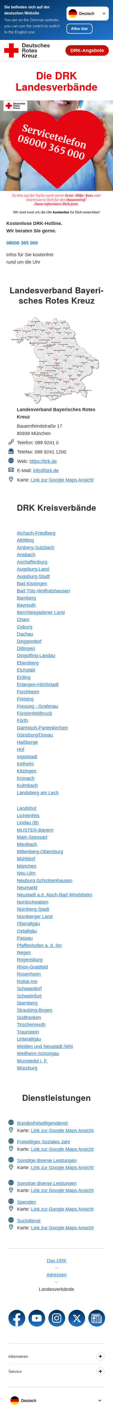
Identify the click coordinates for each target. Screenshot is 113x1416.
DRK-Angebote (87, 50)
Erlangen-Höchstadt (38, 684)
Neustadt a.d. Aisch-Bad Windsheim (54, 894)
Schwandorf (29, 988)
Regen (24, 952)
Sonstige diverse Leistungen (46, 1160)
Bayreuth (26, 605)
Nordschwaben (32, 902)
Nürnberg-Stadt (33, 909)
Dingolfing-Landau (36, 655)
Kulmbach (27, 785)
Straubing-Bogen (34, 1010)
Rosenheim (29, 974)
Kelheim (25, 763)
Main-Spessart (32, 837)
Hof (20, 749)
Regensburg (30, 959)
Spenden (26, 1202)
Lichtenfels (28, 815)
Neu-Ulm (26, 873)
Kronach (25, 778)
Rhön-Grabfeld (32, 967)
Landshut (26, 808)
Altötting (25, 540)
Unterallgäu (29, 1039)
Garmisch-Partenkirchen (42, 727)
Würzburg (27, 1068)
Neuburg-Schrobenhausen (44, 880)
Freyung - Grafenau (37, 706)
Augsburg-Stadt (33, 576)
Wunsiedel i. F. (32, 1061)
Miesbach (27, 844)
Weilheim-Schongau (38, 1053)
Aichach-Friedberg (36, 533)
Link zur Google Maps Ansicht (62, 480)
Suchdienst (28, 1220)
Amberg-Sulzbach (35, 547)
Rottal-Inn (27, 981)
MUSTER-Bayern (35, 830)
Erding (23, 677)
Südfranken (29, 1017)
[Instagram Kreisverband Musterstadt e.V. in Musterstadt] (56, 1318)
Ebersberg (28, 663)
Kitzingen (26, 771)
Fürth (22, 720)
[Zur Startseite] (27, 50)
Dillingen (26, 648)
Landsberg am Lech (38, 792)
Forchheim (28, 691)
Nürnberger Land (35, 916)
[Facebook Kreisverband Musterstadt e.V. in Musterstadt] (16, 1318)
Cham (23, 619)
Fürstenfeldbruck (34, 713)
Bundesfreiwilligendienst (42, 1123)
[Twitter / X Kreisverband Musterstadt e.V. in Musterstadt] (76, 1318)
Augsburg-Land (33, 569)
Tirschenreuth (31, 1024)
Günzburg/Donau (35, 735)
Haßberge (27, 742)
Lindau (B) (28, 822)
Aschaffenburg (32, 562)
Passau (25, 938)
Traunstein (28, 1032)
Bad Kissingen (32, 583)
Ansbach (26, 554)
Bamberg (26, 598)
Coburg (24, 627)
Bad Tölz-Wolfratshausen (43, 591)
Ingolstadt (27, 756)
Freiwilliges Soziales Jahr (43, 1141)
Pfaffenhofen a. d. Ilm (39, 945)
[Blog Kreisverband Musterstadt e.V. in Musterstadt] (96, 1318)
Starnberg (27, 1003)
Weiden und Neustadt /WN (45, 1046)
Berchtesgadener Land (41, 612)
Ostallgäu (27, 931)
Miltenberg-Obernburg (40, 851)
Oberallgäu (28, 923)
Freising (25, 699)
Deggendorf (29, 641)
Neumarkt (27, 887)
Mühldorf (26, 858)
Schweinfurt (29, 996)
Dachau (25, 634)
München (26, 866)
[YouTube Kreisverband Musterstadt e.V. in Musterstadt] (36, 1318)
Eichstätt (26, 670)
